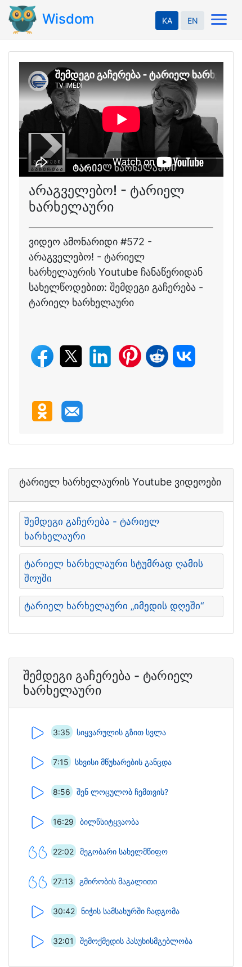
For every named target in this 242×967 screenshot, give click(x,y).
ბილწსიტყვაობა (109, 821)
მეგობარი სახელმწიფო (124, 851)
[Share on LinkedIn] (100, 356)
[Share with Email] (72, 411)
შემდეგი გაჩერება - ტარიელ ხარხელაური (91, 529)
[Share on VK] (184, 356)
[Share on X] (71, 356)
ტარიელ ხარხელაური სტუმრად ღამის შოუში (113, 571)
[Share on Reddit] (157, 356)
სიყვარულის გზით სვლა (121, 732)
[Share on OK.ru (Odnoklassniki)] (42, 411)
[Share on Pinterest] (130, 356)
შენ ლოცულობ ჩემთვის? (122, 792)
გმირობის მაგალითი (118, 881)
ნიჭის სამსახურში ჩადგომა (130, 911)
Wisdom (68, 19)
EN (192, 20)
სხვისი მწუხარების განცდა (123, 762)
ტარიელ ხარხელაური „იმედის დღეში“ (114, 605)
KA (167, 20)
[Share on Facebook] (42, 356)
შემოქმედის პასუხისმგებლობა (136, 941)
